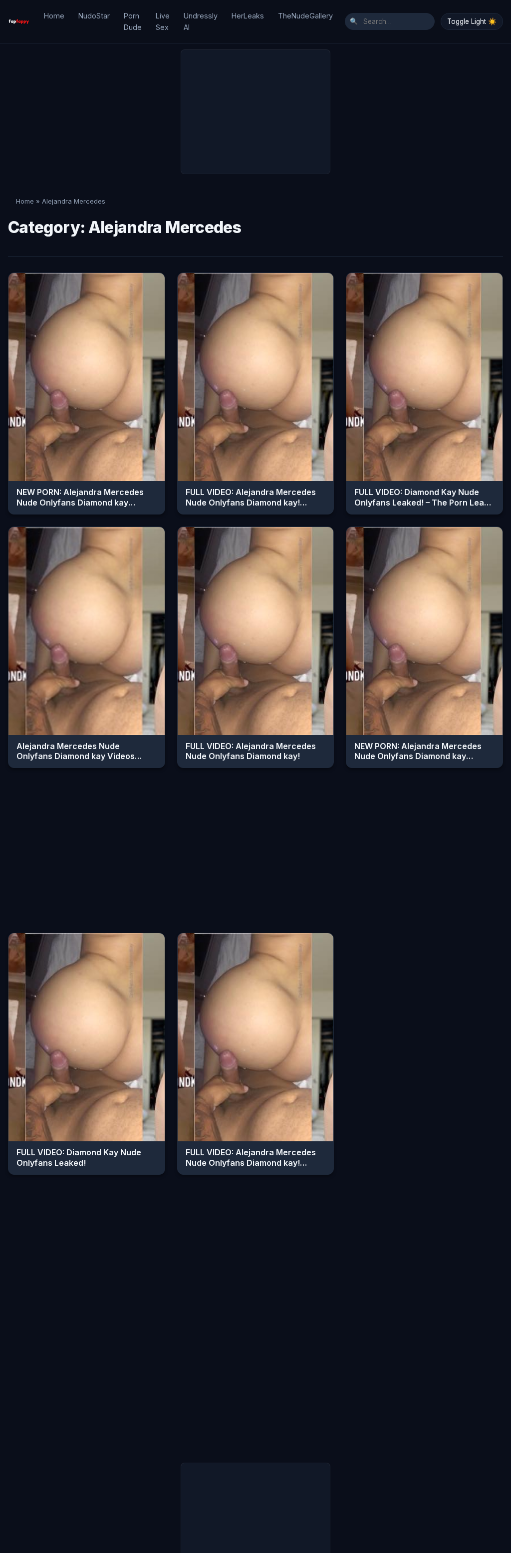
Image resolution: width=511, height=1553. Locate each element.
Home (54, 15)
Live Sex (163, 21)
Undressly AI (201, 21)
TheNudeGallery (305, 15)
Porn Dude (133, 21)
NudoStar (94, 15)
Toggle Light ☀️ (472, 21)
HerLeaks (248, 15)
